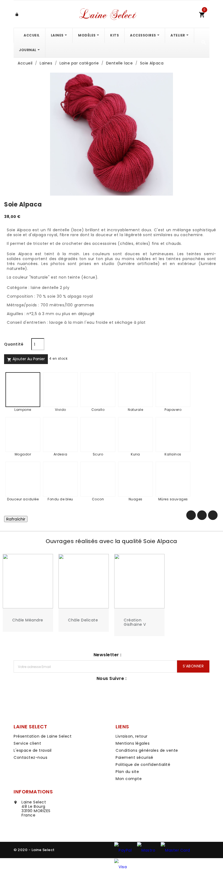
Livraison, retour (132, 736)
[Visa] (120, 866)
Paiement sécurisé (134, 757)
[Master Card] (175, 850)
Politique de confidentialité (143, 764)
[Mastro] (146, 850)
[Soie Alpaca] (111, 134)
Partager (191, 515)
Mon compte (129, 779)
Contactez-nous (30, 757)
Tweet (202, 515)
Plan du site (127, 771)
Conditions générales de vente (147, 750)
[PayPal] (123, 850)
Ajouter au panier (26, 359)
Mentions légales (133, 743)
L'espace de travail (33, 750)
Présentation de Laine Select (43, 736)
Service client (27, 743)
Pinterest (213, 515)
